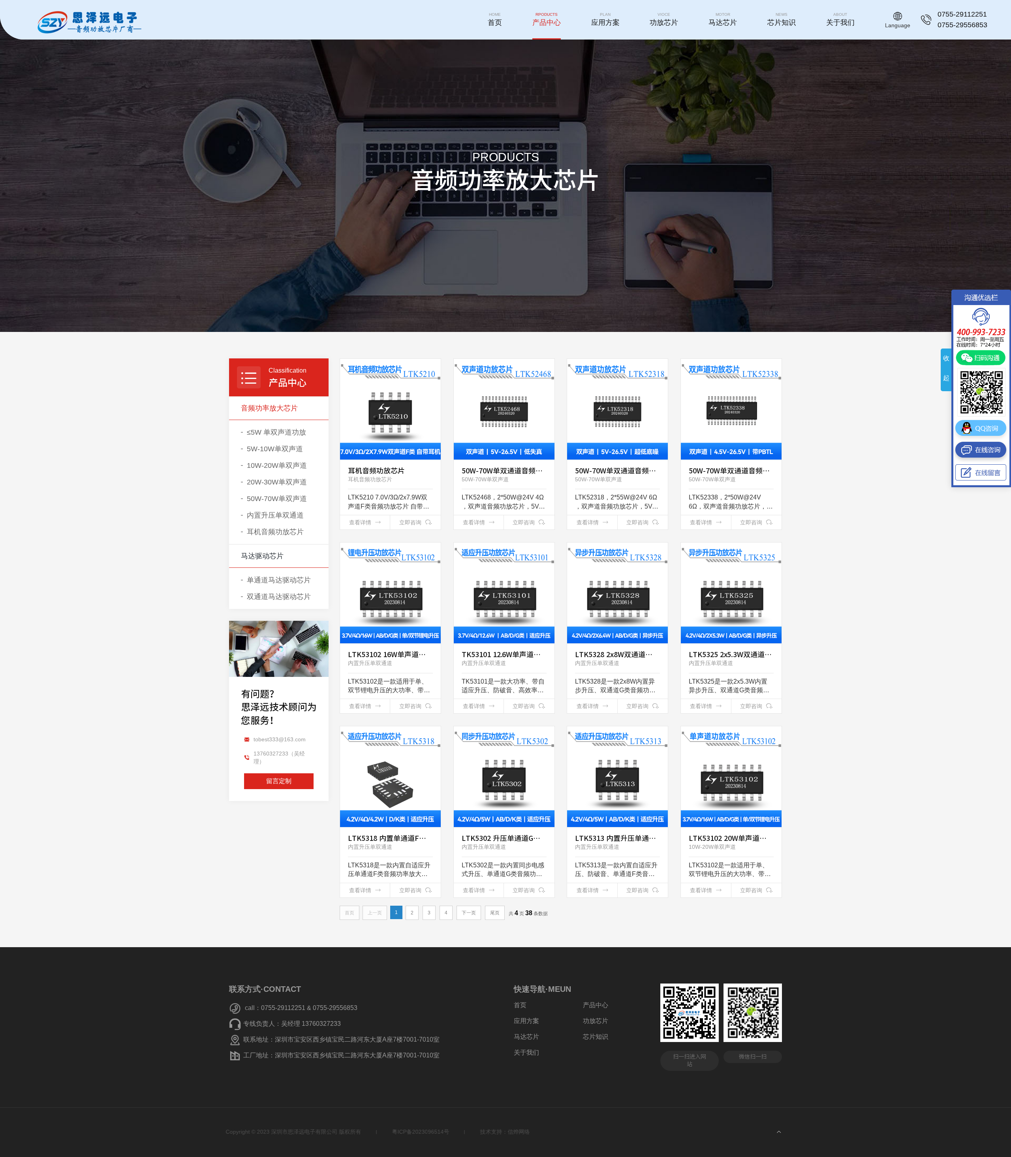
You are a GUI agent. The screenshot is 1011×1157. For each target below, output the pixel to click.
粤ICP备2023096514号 (424, 1132)
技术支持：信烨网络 (508, 1132)
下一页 (469, 913)
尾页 (495, 913)
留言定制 (278, 781)
